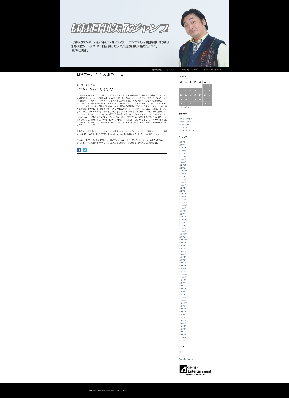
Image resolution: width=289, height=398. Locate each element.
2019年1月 (182, 300)
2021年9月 (182, 208)
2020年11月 (183, 237)
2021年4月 (182, 222)
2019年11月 (183, 271)
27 (195, 104)
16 (209, 95)
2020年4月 (182, 257)
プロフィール (171, 70)
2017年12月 (183, 338)
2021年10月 (183, 205)
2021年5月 (182, 220)
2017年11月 (183, 340)
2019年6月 (182, 286)
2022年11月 (183, 168)
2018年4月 (182, 326)
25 (186, 104)
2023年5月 (182, 151)
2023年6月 (182, 148)
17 (181, 99)
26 (190, 104)
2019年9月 (182, 277)
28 (200, 104)
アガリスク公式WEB (189, 70)
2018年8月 (182, 315)
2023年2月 (182, 159)
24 (181, 104)
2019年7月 (182, 283)
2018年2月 (182, 332)
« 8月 (181, 107)
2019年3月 (182, 294)
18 (186, 99)
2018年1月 (182, 335)
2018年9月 (182, 312)
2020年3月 (182, 260)
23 (209, 99)
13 (195, 95)
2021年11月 (183, 202)
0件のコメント (93, 85)
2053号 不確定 (185, 124)
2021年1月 (182, 231)
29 (205, 104)
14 (200, 95)
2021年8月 (182, 211)
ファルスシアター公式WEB (212, 70)
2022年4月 (182, 188)
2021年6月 (182, 217)
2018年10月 (183, 309)
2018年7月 (182, 317)
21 (200, 99)
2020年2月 (182, 263)
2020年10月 (183, 240)
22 (205, 99)
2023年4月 (182, 153)
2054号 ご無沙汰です (187, 122)
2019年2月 (182, 297)
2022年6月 (182, 182)
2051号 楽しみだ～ (186, 130)
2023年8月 (182, 142)
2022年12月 (183, 165)
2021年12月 (183, 199)
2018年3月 (182, 329)
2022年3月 (182, 191)
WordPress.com (121, 390)
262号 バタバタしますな (95, 89)
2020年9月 (182, 243)
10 (181, 95)
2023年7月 (182, 145)
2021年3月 (182, 225)
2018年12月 (183, 303)
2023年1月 (182, 162)
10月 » (186, 107)
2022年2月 (182, 194)
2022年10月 (183, 171)
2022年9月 (182, 174)
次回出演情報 (157, 70)
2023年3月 (182, 156)
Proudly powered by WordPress (97, 390)
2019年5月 (182, 289)
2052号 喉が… (185, 127)
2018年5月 (182, 323)
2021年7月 (182, 214)
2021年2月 (182, 228)
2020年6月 (182, 251)
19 (190, 99)
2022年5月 (182, 185)
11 (186, 95)
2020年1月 (182, 266)
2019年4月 (182, 292)
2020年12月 (183, 234)
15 (205, 95)
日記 (180, 352)
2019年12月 (183, 269)
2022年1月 (182, 197)
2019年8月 (182, 280)
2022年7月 (182, 179)
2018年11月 (183, 306)
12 (190, 95)
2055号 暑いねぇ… (186, 119)
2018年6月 (182, 320)
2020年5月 (182, 254)
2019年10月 (183, 274)
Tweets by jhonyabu (186, 359)
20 (195, 99)
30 (209, 104)
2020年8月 (182, 245)
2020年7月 (182, 248)
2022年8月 (182, 176)
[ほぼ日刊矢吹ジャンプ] (144, 66)
